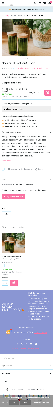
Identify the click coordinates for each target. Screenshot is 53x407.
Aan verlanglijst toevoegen (21, 169)
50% (6, 214)
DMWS (38, 390)
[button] (24, 58)
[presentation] (2, 38)
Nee (25, 402)
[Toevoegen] (14, 283)
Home (13, 15)
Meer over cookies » (41, 402)
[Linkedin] (36, 344)
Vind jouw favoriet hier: (11, 83)
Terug (6, 15)
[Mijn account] (40, 3)
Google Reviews (40, 332)
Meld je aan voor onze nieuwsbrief (26, 349)
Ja (14, 402)
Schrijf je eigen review (13, 196)
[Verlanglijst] (44, 3)
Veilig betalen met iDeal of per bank (20, 120)
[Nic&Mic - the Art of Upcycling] (14, 3)
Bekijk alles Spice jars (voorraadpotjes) (31, 68)
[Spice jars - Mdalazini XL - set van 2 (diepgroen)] (13, 243)
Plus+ (45, 390)
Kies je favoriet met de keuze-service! (21, 123)
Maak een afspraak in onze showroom (21, 126)
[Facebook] (17, 344)
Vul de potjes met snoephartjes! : (17, 104)
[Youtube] (31, 344)
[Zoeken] (35, 3)
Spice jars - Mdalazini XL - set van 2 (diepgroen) (12, 257)
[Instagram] (22, 344)
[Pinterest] (26, 344)
